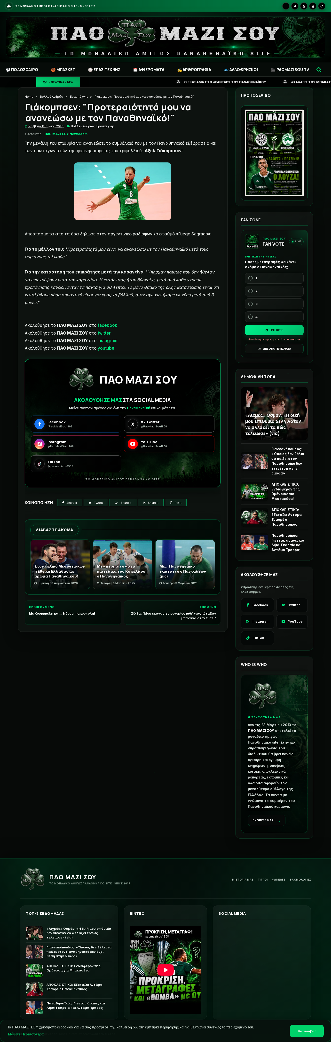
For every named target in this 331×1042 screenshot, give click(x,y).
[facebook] (286, 6)
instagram (107, 340)
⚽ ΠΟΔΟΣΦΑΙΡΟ (22, 69)
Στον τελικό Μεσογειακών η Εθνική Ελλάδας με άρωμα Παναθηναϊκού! (59, 571)
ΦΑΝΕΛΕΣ (278, 879)
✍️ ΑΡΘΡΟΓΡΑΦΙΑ (194, 69)
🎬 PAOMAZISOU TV (290, 69)
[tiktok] (321, 6)
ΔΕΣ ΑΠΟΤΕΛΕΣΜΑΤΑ (276, 348)
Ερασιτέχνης (79, 96)
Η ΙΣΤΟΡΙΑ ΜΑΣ (242, 879)
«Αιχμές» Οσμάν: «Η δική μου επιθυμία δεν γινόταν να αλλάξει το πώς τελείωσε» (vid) (273, 424)
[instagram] (303, 6)
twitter (104, 333)
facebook (107, 325)
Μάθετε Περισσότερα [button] (26, 1034)
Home (29, 96)
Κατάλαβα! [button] (307, 1031)
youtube (106, 348)
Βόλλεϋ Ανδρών (51, 96)
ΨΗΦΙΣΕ (276, 330)
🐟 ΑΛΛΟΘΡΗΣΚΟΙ (241, 69)
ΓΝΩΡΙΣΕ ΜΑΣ (266, 820)
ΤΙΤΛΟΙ (263, 879)
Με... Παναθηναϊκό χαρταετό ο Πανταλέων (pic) (182, 571)
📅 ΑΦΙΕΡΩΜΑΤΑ (148, 69)
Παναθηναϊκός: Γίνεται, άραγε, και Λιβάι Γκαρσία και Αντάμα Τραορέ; (287, 542)
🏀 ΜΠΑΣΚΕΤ (63, 69)
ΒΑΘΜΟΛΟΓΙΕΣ (300, 879)
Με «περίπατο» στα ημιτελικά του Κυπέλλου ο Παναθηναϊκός (121, 571)
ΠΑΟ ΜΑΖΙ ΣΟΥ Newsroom (66, 134)
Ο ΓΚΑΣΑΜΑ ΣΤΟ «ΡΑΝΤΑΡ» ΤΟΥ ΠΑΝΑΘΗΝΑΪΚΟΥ (140, 82)
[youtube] (312, 6)
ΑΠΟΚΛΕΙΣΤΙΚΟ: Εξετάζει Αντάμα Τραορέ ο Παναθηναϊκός (286, 517)
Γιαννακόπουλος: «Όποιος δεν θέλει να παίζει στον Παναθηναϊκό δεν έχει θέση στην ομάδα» (287, 461)
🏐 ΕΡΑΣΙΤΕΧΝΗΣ (104, 69)
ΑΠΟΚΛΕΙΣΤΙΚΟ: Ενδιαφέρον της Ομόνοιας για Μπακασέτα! (285, 491)
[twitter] (295, 6)
